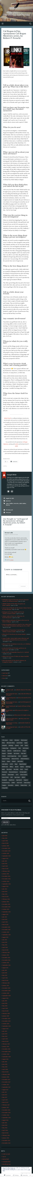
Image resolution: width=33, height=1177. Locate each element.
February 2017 (6, 1105)
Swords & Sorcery (6, 782)
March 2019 (5, 1041)
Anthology (11, 745)
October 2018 (5, 1054)
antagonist (4, 745)
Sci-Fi (17, 774)
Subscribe (5, 822)
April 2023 (5, 922)
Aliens (3, 742)
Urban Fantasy (27, 782)
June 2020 (4, 1003)
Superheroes (11, 780)
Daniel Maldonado (11, 706)
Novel (21, 769)
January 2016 (5, 1138)
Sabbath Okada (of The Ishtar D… (18, 690)
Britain (26, 745)
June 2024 (4, 891)
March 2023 (5, 924)
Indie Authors (5, 764)
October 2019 (5, 1023)
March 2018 (5, 1072)
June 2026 (4, 835)
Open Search (30, 23)
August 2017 (5, 1089)
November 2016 (6, 1112)
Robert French (7, 418)
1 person (11, 559)
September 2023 (6, 912)
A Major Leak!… (10, 690)
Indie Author (22, 503)
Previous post (9, 510)
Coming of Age (5, 748)
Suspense (26, 780)
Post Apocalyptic (23, 772)
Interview (8, 501)
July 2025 (4, 861)
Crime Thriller (9, 503)
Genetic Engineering (12, 756)
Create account (6, 1154)
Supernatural (19, 780)
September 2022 (6, 934)
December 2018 (6, 1049)
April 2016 (5, 1130)
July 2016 (4, 1122)
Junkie (16, 444)
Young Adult (4, 787)
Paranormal (4, 772)
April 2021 (5, 978)
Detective (16, 503)
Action (11, 740)
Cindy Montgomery (11, 697)
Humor (8, 761)
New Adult (16, 769)
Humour (13, 761)
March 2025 (5, 868)
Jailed (16, 446)
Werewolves (10, 785)
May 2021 (4, 975)
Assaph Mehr (9, 710)
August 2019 (5, 1028)
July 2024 (4, 889)
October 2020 (5, 993)
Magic (16, 764)
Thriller (13, 782)
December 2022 (6, 927)
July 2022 (4, 939)
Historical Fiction (15, 758)
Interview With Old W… (12, 718)
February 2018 (6, 1074)
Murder (16, 766)
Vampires (4, 785)
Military (11, 766)
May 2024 (4, 894)
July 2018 (4, 1061)
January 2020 (5, 1016)
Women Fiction (24, 785)
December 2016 (6, 1110)
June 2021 (4, 972)
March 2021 (5, 980)
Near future (9, 769)
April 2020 (5, 1008)
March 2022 (5, 950)
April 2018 (5, 1069)
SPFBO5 (23, 777)
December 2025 (6, 848)
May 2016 (4, 1127)
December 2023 (6, 904)
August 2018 (5, 1059)
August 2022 (5, 937)
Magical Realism (23, 764)
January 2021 (5, 985)
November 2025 (6, 851)
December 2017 (6, 1079)
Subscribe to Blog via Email (11, 809)
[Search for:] (16, 801)
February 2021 (6, 983)
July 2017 (4, 1092)
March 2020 (5, 1011)
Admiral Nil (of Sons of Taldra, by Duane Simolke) (15, 656)
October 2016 (5, 1115)
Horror (3, 761)
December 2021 (6, 957)
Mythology (28, 766)
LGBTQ (11, 764)
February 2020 (6, 1013)
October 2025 (5, 853)
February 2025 (6, 871)
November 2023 (6, 906)
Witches (17, 785)
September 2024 (6, 884)
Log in (4, 1156)
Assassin (17, 745)
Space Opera (17, 777)
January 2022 (5, 955)
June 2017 (4, 1094)
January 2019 (5, 1046)
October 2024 (5, 881)
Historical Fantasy (6, 758)
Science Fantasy (23, 774)
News (3, 678)
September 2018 (6, 1056)
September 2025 (6, 856)
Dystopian (10, 753)
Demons (3, 750)
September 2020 (6, 995)
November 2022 (6, 929)
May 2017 (4, 1097)
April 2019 (5, 1039)
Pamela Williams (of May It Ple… (18, 706)
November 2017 (6, 1082)
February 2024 (6, 899)
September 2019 (6, 1026)
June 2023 (4, 919)
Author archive (8, 491)
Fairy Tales (23, 753)
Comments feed (6, 1161)
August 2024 (5, 886)
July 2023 (4, 917)
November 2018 (6, 1051)
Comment (23, 586)
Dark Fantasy (25, 748)
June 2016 (4, 1125)
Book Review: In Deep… (12, 723)
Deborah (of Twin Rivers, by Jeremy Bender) (14, 634)
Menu (3, 23)
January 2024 (5, 901)
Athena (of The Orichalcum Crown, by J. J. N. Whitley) (16, 644)
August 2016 (5, 1120)
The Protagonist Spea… (12, 693)
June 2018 (4, 1064)
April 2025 (5, 866)
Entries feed (5, 1159)
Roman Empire (11, 774)
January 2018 (5, 1077)
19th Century (5, 740)
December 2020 (6, 988)
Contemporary (13, 748)
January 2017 (5, 1107)
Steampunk (4, 780)
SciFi (11, 777)
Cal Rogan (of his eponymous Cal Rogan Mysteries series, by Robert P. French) (14, 34)
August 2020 (5, 998)
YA (29, 785)
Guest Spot (5, 673)
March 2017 (5, 1102)
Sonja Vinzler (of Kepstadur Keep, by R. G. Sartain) (15, 652)
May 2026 (4, 838)
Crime (19, 748)
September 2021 (6, 965)
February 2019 (6, 1044)
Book (22, 745)
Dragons (4, 753)
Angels (26, 742)
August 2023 (5, 914)
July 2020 (4, 1000)
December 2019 (6, 1018)
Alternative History (11, 742)
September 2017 (6, 1087)
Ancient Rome (19, 742)
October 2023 (5, 909)
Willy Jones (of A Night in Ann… (17, 711)
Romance (4, 774)
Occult (26, 769)
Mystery (8, 505)
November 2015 (6, 1143)
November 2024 (6, 878)
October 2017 (5, 1084)
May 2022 (4, 945)
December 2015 (6, 1140)
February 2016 (6, 1135)
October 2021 (5, 962)
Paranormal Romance (13, 772)
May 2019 (4, 1036)
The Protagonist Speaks (16, 14)
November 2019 (6, 1021)
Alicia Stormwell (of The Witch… (18, 698)
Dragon (24, 750)
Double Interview (17, 750)
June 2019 (4, 1033)
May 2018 (4, 1067)
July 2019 (4, 1031)
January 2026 (5, 845)
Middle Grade (5, 766)
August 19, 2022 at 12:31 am (11, 534)
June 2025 (4, 863)
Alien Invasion (24, 740)
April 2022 (5, 947)
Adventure (17, 740)
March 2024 (5, 896)
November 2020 (6, 990)
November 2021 (6, 960)
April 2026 (5, 840)
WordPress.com (6, 1164)
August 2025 (5, 858)
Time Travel (19, 782)
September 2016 (6, 1117)
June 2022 (4, 942)
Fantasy (3, 756)
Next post (8, 512)
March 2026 (5, 843)
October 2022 (5, 932)
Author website (11, 491)
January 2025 (5, 873)
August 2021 (5, 967)
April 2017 (5, 1100)
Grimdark (25, 756)
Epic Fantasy (16, 753)
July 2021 (4, 970)
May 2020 (4, 1005)
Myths (3, 769)
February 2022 (6, 952)
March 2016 (5, 1133)
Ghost (19, 756)
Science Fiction (5, 777)
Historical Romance (25, 758)
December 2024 (6, 876)
